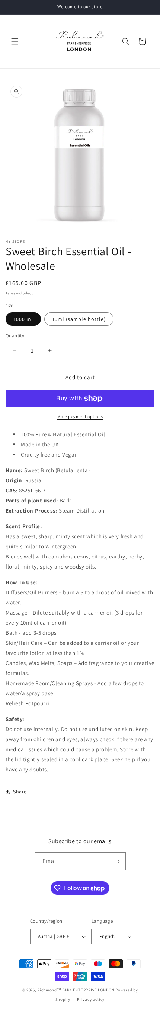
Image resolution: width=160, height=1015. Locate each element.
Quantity (15, 335)
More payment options (80, 416)
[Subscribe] (117, 861)
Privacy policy (91, 999)
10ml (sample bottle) (79, 319)
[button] (15, 41)
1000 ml (23, 319)
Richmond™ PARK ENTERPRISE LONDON (75, 990)
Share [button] (20, 791)
